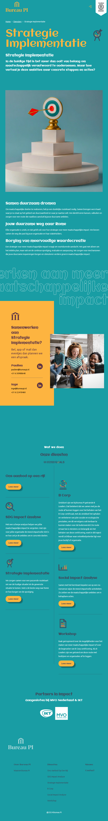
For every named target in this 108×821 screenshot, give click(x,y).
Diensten (52, 764)
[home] (17, 7)
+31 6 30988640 (18, 373)
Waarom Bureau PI (22, 770)
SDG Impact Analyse (56, 777)
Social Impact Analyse (56, 795)
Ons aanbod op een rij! (57, 770)
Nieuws (89, 764)
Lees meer (13, 487)
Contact (89, 770)
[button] (90, 6)
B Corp (50, 789)
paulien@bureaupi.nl (20, 369)
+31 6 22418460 (18, 392)
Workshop (51, 801)
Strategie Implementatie (57, 783)
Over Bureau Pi (22, 764)
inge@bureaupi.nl (19, 388)
